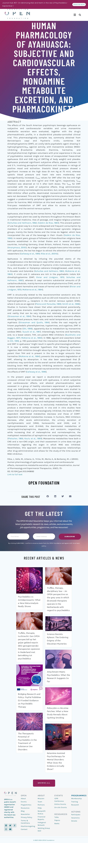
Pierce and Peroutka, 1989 (48, 304)
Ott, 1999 (27, 328)
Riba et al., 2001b (49, 253)
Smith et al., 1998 (70, 304)
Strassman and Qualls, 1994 (34, 322)
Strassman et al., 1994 (19, 316)
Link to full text (14, 474)
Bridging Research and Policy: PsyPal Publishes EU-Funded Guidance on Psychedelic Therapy (29, 700)
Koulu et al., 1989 (32, 438)
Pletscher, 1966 (15, 438)
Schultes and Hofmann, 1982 (22, 223)
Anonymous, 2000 (17, 247)
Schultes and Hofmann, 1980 (49, 271)
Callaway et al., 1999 (30, 253)
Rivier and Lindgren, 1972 (50, 277)
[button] (75, 15)
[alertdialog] (44, 4)
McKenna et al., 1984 (32, 289)
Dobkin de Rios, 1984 (48, 223)
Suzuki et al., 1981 (31, 331)
